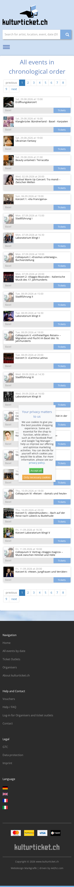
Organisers (10, 667)
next (14, 89)
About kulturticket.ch (16, 675)
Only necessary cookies (37, 477)
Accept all (36, 470)
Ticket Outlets (11, 659)
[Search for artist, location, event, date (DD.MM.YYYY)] (65, 34)
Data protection (13, 755)
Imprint (7, 763)
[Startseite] (25, 15)
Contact (8, 723)
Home (6, 643)
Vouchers (9, 699)
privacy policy (37, 463)
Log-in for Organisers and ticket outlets (28, 715)
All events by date (14, 651)
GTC (5, 747)
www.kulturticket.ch (47, 861)
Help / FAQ (9, 707)
